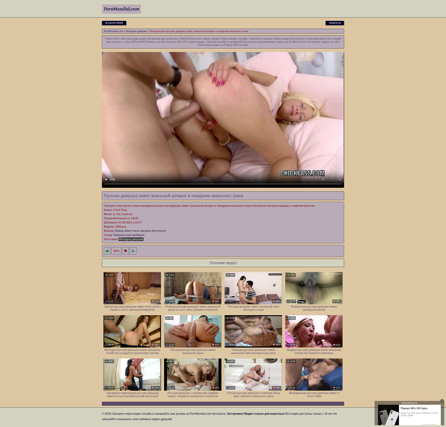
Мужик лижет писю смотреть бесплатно (140, 230)
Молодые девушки (131, 239)
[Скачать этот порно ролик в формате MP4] (133, 250)
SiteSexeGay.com (190, 38)
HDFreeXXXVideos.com (145, 41)
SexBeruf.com (297, 41)
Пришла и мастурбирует (129, 234)
